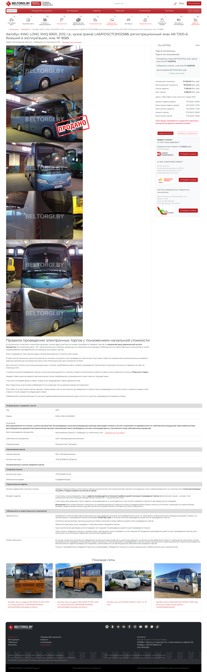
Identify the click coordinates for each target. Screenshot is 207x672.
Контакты (169, 11)
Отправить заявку (188, 154)
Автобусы (25, 29)
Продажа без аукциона (41, 11)
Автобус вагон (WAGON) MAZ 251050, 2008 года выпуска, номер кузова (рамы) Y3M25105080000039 (177, 604)
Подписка (119, 11)
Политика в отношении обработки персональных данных (163, 668)
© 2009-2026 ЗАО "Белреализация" (24, 668)
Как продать (194, 11)
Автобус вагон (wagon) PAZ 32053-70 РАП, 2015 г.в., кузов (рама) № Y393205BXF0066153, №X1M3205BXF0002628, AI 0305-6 (28, 604)
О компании (144, 11)
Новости (97, 11)
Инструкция (72, 11)
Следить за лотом (165, 133)
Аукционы (11, 11)
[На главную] (6, 29)
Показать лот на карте (72, 42)
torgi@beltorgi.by (63, 479)
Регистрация (194, 3)
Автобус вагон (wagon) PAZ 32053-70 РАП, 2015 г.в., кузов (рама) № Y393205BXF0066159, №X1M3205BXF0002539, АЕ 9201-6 (78, 604)
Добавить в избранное (188, 133)
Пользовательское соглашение (87, 668)
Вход (181, 3)
